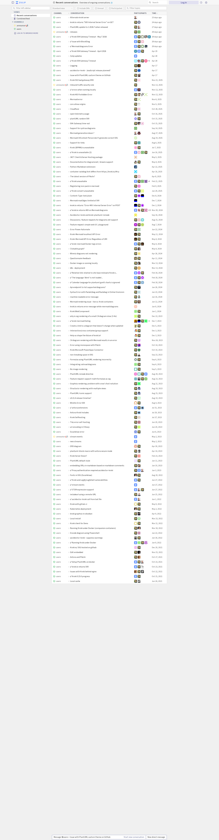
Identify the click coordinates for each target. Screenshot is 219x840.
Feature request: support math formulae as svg (90, 378)
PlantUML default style (80, 460)
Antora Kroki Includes (79, 412)
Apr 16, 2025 (157, 171)
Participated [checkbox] (116, 8)
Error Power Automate (80, 229)
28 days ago (157, 32)
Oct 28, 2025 (157, 109)
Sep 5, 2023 (156, 369)
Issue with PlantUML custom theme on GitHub (90, 75)
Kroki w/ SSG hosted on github (83, 547)
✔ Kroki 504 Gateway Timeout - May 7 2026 (88, 36)
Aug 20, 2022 (157, 475)
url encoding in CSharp (79, 427)
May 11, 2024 (157, 234)
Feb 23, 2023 (157, 456)
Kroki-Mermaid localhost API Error (85, 234)
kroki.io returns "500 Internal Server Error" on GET (92, 22)
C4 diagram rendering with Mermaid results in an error (93, 340)
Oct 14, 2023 (157, 345)
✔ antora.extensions (79, 407)
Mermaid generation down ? (82, 133)
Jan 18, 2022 (157, 537)
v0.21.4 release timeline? (80, 398)
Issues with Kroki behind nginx (83, 571)
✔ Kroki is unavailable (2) (81, 152)
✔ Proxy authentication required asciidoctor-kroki (91, 470)
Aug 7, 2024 (156, 224)
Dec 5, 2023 (156, 325)
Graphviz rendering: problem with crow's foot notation (94, 383)
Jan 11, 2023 (157, 460)
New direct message (156, 837)
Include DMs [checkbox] (84, 8)
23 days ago (157, 17)
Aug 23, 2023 (157, 378)
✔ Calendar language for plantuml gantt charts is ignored (95, 282)
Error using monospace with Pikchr (85, 345)
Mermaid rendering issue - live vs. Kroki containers (91, 301)
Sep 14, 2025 (157, 128)
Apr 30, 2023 (157, 446)
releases (73, 32)
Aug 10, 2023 (157, 398)
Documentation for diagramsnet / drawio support (91, 162)
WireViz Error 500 (77, 403)
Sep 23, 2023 (157, 354)
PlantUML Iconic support (81, 393)
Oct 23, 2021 (157, 562)
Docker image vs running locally (84, 263)
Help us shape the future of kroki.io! (85, 335)
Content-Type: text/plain (81, 195)
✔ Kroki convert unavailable (82, 191)
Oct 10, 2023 (157, 350)
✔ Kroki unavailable (78, 181)
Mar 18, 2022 (157, 528)
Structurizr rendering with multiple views (88, 388)
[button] (12, 2)
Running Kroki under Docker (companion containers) (93, 528)
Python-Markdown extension (82, 166)
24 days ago (157, 22)
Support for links (77, 142)
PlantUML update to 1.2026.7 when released (89, 27)
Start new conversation (134, 837)
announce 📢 (62, 32)
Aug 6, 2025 (156, 142)
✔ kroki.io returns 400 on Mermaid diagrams (89, 210)
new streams (75, 441)
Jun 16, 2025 (157, 152)
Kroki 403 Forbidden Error (81, 94)
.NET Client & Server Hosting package (86, 157)
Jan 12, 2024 (157, 301)
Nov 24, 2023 (157, 340)
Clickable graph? (77, 248)
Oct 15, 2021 (157, 576)
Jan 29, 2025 (157, 191)
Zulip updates (76, 56)
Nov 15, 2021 (157, 552)
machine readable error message (84, 297)
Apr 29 (154, 51)
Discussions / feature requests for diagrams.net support (94, 219)
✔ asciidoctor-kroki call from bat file (86, 499)
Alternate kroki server (79, 17)
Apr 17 (154, 65)
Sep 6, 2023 (156, 359)
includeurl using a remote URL (83, 494)
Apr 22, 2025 (157, 166)
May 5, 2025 (157, 157)
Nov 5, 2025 (157, 104)
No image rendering (78, 369)
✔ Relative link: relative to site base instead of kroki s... (93, 272)
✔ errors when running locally (83, 89)
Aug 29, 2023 (157, 374)
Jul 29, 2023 (157, 412)
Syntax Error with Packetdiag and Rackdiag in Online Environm (97, 292)
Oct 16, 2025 (157, 113)
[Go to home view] (21, 2)
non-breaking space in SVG (81, 354)
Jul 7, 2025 (156, 147)
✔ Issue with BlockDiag (80, 41)
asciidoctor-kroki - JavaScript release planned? (90, 70)
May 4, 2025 (157, 162)
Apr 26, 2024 (157, 253)
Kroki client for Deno (79, 523)
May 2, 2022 (157, 509)
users (58, 17)
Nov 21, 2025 (157, 80)
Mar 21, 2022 (157, 523)
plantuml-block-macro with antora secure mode (91, 451)
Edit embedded (76, 552)
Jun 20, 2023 (157, 422)
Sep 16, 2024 (157, 215)
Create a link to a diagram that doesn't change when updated (96, 325)
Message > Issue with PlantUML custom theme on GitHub (82, 837)
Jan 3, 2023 (156, 470)
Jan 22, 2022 (157, 533)
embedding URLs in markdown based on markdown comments (97, 465)
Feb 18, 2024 (157, 272)
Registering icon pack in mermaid (84, 186)
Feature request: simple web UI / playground (89, 224)
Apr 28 (154, 56)
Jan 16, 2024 (157, 297)
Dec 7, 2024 (156, 200)
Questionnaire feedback (80, 258)
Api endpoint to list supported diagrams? (88, 287)
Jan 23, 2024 (157, 292)
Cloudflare (74, 109)
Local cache (75, 581)
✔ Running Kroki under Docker (83, 542)
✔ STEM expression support (82, 489)
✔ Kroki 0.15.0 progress (80, 576)
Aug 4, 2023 (156, 403)
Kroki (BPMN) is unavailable (82, 147)
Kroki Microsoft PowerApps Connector (86, 350)
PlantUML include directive (81, 374)
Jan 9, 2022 (156, 542)
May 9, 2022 (157, 504)
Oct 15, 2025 (157, 118)
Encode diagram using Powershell (84, 533)
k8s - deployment (77, 268)
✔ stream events (77, 484)
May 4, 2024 (157, 239)
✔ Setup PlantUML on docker (82, 562)
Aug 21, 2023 (157, 383)
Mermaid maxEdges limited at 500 (84, 200)
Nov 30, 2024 (157, 210)
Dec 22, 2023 (157, 316)
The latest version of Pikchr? (82, 176)
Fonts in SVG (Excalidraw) (81, 475)
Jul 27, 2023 (157, 417)
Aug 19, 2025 (157, 138)
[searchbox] (157, 2)
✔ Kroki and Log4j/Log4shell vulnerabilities (89, 480)
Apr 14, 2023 (157, 451)
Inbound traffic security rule (82, 85)
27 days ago (157, 27)
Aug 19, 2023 (157, 388)
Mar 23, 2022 (157, 518)
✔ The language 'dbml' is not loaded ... (86, 277)
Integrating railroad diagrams (83, 364)
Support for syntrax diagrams (82, 128)
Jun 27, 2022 (157, 480)
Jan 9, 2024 (156, 306)
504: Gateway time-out (80, 123)
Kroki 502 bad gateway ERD (82, 80)
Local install (75, 518)
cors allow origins (78, 104)
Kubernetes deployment (80, 509)
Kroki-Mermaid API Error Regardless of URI (88, 239)
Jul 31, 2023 (157, 407)
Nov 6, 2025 (157, 99)
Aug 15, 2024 (157, 219)
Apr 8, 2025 (156, 176)
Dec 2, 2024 (156, 205)
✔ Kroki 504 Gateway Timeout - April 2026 (88, 51)
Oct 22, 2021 (157, 571)
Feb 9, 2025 (156, 186)
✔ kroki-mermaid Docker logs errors (85, 244)
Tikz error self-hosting (80, 422)
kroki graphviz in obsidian (81, 513)
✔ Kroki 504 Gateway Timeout (83, 60)
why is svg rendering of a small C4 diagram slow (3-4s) (93, 316)
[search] (157, 2)
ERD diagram (75, 446)
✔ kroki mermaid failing (80, 321)
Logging (73, 65)
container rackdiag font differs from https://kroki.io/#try (94, 171)
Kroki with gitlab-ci (78, 504)
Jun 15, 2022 (157, 494)
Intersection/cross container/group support (89, 330)
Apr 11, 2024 (157, 258)
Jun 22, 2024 (157, 229)
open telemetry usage (79, 113)
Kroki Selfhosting (77, 417)
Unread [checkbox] (100, 8)
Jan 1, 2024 (156, 311)
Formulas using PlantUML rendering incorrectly (90, 359)
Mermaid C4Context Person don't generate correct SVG (94, 138)
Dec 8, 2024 (156, 195)
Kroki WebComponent (79, 311)
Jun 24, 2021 (157, 581)
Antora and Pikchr (78, 557)
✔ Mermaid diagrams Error (81, 46)
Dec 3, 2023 (156, 330)
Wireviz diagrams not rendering (83, 253)
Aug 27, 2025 (157, 133)
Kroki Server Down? (78, 456)
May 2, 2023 (157, 436)
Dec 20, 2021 (157, 547)
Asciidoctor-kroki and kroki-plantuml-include (89, 215)
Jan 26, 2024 (157, 287)
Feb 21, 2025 (157, 181)
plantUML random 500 (79, 118)
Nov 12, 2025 (157, 85)
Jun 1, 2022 (156, 499)
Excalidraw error (77, 431)
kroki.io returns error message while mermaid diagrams (94, 306)
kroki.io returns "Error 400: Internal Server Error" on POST (95, 205)
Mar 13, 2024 (157, 263)
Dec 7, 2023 (156, 321)
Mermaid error (76, 99)
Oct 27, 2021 (157, 557)
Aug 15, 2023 (157, 393)
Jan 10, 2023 (157, 465)
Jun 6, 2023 (156, 431)
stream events (76, 436)
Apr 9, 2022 (156, 513)
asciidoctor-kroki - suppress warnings (86, 537)
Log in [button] (184, 2)
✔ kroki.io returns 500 (79, 566)
